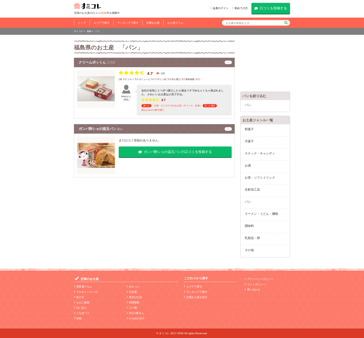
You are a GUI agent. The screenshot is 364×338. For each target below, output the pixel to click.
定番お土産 (153, 22)
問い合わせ (253, 289)
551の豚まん (136, 313)
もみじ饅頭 (82, 302)
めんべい (134, 286)
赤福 (79, 318)
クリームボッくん (93, 62)
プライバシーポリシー (260, 278)
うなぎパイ (82, 313)
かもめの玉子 (137, 318)
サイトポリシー (256, 284)
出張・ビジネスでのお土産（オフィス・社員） (178, 105)
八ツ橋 (133, 307)
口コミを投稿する (273, 8)
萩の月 (80, 297)
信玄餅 (133, 291)
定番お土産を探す (197, 297)
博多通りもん (84, 286)
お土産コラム (175, 22)
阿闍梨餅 (134, 302)
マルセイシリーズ (86, 291)
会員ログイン (221, 8)
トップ (82, 22)
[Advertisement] (265, 64)
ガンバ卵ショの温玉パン (98, 129)
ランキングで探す (128, 22)
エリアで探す (102, 22)
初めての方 (241, 8)
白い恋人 (81, 307)
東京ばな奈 (135, 297)
